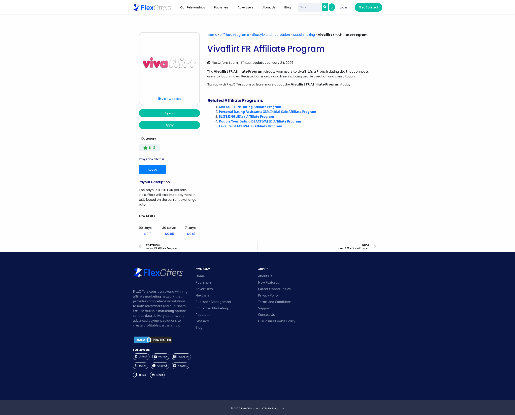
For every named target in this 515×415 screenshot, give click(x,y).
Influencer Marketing (212, 308)
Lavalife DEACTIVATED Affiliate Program (250, 126)
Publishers (204, 282)
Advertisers (204, 289)
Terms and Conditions (274, 302)
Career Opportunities (274, 289)
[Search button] (325, 7)
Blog (287, 7)
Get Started (368, 7)
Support (264, 308)
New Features (268, 282)
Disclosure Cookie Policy (276, 321)
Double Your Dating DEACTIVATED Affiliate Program (260, 121)
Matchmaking (304, 34)
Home (212, 34)
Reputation (204, 314)
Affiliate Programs (234, 34)
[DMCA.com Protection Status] (163, 340)
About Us (265, 276)
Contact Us (266, 314)
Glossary (202, 321)
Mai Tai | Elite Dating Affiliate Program (250, 107)
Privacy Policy (268, 295)
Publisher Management (213, 302)
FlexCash (202, 295)
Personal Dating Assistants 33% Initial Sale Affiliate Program (267, 111)
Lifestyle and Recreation (271, 34)
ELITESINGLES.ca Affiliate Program (246, 116)
